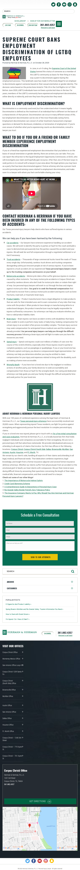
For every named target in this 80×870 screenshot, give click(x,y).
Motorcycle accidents (16, 276)
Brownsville (56, 449)
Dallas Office (7, 718)
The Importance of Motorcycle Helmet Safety (23, 480)
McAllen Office (7, 696)
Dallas (48, 449)
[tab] (40, 582)
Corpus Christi (17, 449)
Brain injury (11, 319)
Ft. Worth (31, 452)
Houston (19, 452)
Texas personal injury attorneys (33, 421)
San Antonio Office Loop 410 (12, 665)
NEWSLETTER (42, 21)
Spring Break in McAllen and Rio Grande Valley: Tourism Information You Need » (34, 609)
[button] (40, 582)
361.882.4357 (47, 25)
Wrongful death (13, 365)
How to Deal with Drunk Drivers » (18, 614)
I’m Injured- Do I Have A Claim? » (17, 619)
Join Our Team (32, 25)
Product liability (13, 299)
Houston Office (7, 725)
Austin (12, 452)
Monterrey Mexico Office (11, 659)
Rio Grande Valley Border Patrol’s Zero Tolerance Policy (27, 490)
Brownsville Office (9, 690)
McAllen (65, 449)
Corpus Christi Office (10, 652)
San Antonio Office (9, 712)
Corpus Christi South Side (34, 449)
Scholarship (20, 21)
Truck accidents (13, 259)
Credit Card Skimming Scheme (17, 484)
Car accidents (12, 243)
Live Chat (8, 25)
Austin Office (7, 705)
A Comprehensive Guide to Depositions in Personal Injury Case (30, 487)
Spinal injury (12, 342)
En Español (20, 25)
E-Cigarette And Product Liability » (18, 604)
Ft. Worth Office (8, 731)
